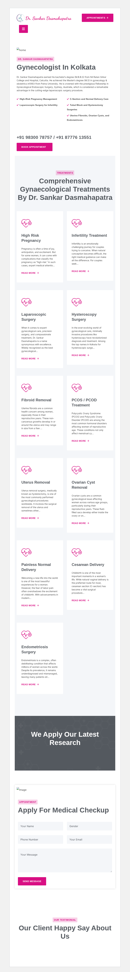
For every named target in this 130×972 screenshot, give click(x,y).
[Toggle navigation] (23, 29)
